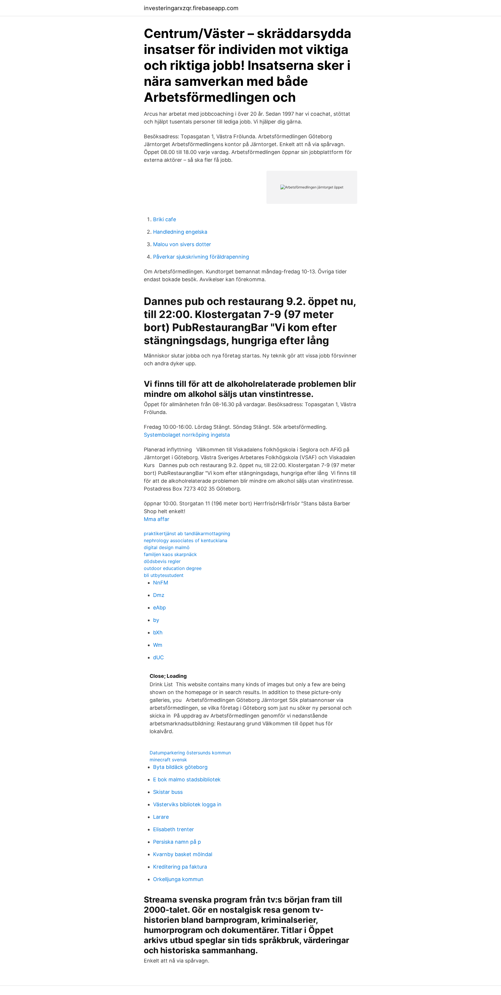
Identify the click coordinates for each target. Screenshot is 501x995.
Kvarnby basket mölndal (182, 854)
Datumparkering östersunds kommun (190, 753)
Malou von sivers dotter (182, 244)
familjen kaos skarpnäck (170, 554)
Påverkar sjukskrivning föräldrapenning (201, 257)
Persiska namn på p (177, 842)
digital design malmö (167, 547)
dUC (158, 657)
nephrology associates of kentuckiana (185, 540)
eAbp (159, 607)
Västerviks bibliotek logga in (187, 804)
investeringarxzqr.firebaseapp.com (191, 8)
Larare (161, 817)
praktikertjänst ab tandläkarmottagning (187, 533)
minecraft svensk (168, 759)
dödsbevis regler (162, 561)
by (156, 620)
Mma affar (156, 519)
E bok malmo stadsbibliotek (187, 779)
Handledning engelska (180, 232)
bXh (158, 632)
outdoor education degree (173, 568)
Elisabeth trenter (173, 829)
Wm (157, 645)
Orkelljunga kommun (178, 879)
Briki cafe (164, 219)
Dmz (158, 595)
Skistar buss (168, 792)
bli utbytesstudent (164, 575)
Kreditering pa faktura (180, 867)
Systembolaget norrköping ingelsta (187, 435)
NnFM (160, 583)
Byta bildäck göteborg (180, 767)
